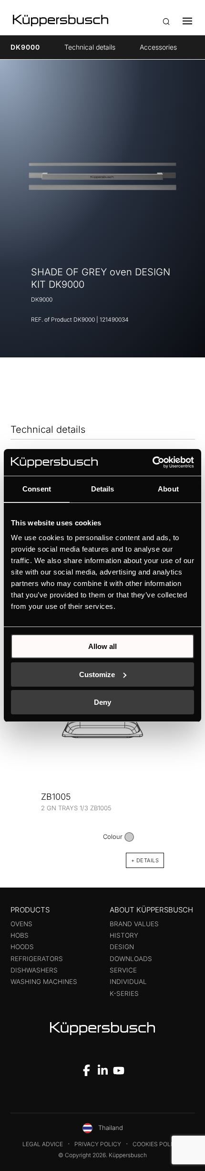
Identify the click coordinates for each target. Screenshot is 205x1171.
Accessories (158, 47)
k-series (124, 993)
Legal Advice (42, 1144)
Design (122, 947)
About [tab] (168, 489)
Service (123, 970)
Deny (102, 702)
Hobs (19, 935)
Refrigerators (36, 958)
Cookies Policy (156, 1144)
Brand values (134, 924)
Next (181, 761)
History (124, 935)
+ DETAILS (145, 860)
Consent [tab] (36, 489)
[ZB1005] (102, 728)
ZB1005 (56, 797)
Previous (24, 761)
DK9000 (25, 47)
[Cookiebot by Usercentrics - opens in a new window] (152, 462)
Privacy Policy (97, 1144)
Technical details (89, 47)
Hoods (22, 947)
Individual (128, 981)
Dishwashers (34, 970)
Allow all (102, 646)
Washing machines (43, 981)
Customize (97, 674)
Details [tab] (102, 489)
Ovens (21, 924)
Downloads (131, 958)
